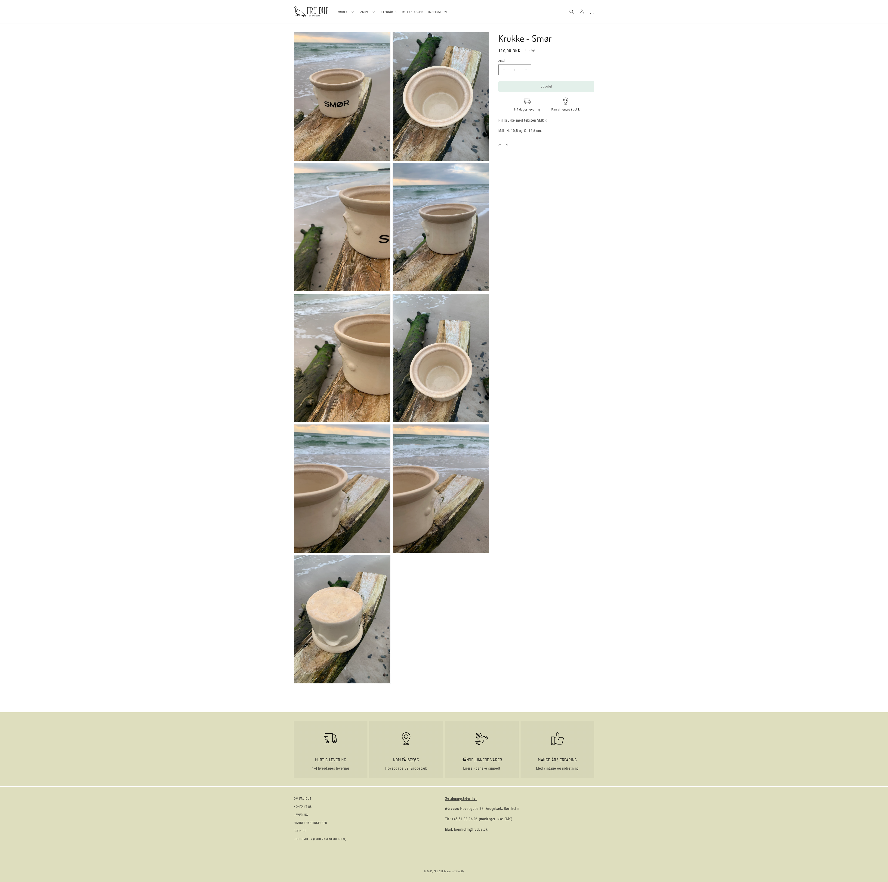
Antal (501, 60)
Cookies (300, 831)
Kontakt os (303, 806)
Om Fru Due (302, 798)
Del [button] (506, 145)
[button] (345, 12)
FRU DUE (439, 871)
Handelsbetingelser (310, 823)
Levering (301, 815)
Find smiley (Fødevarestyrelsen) (320, 839)
